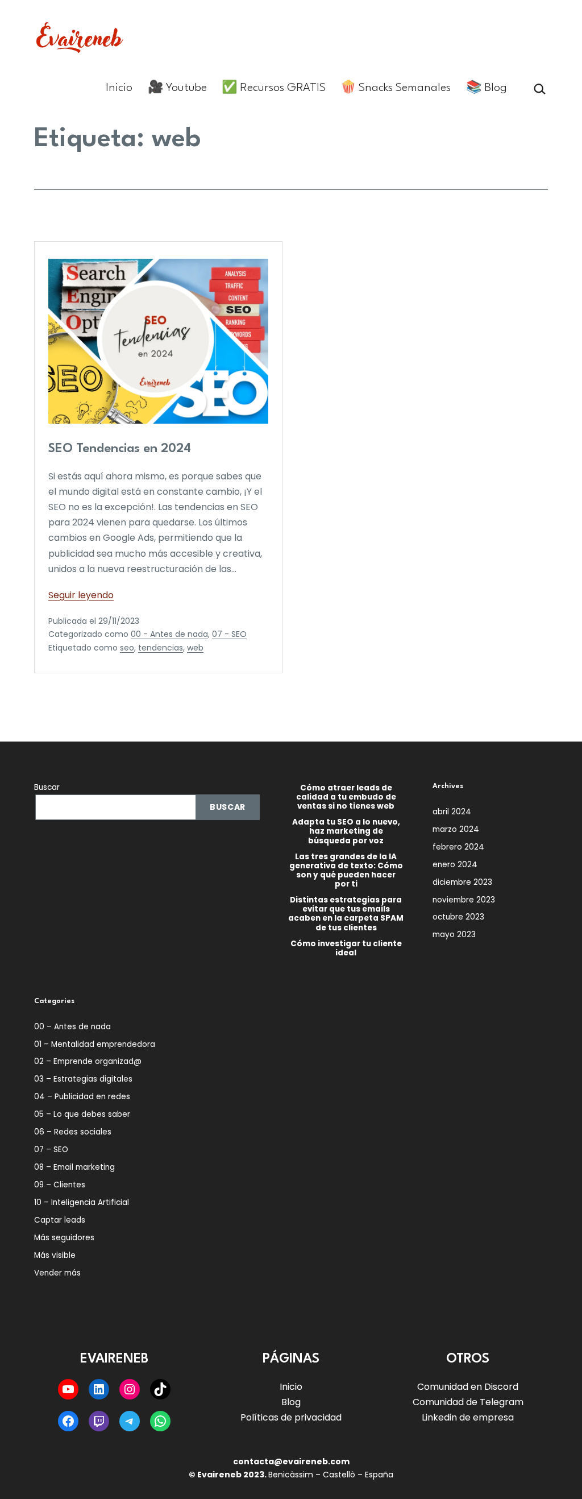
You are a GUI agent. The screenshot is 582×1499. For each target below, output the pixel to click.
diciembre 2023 (462, 882)
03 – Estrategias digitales (83, 1079)
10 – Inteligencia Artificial (81, 1202)
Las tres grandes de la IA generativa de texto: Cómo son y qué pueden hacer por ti (346, 870)
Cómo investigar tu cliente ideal (346, 948)
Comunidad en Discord (467, 1386)
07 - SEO (229, 634)
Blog (291, 1402)
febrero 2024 (458, 847)
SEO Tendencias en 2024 (119, 448)
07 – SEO (51, 1149)
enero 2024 (455, 864)
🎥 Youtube (177, 88)
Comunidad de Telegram (468, 1402)
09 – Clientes (59, 1184)
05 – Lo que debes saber (82, 1114)
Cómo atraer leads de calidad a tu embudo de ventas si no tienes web (346, 797)
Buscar (47, 787)
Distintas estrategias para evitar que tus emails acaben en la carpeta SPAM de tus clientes (346, 914)
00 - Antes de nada (169, 634)
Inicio (119, 88)
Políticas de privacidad (291, 1417)
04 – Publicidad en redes (82, 1096)
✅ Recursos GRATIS (274, 88)
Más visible (55, 1255)
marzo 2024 (456, 829)
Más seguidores (64, 1237)
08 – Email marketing (74, 1167)
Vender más (57, 1273)
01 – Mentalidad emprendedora (94, 1044)
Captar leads (59, 1220)
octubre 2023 (458, 917)
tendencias (160, 647)
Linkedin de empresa (468, 1417)
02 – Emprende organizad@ (88, 1061)
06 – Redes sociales (72, 1132)
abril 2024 (452, 811)
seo (127, 647)
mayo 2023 (454, 934)
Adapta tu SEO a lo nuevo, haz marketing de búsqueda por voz (346, 832)
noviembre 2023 (464, 900)
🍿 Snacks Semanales (395, 88)
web (195, 647)
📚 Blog (486, 88)
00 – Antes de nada (72, 1026)
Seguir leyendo (81, 595)
